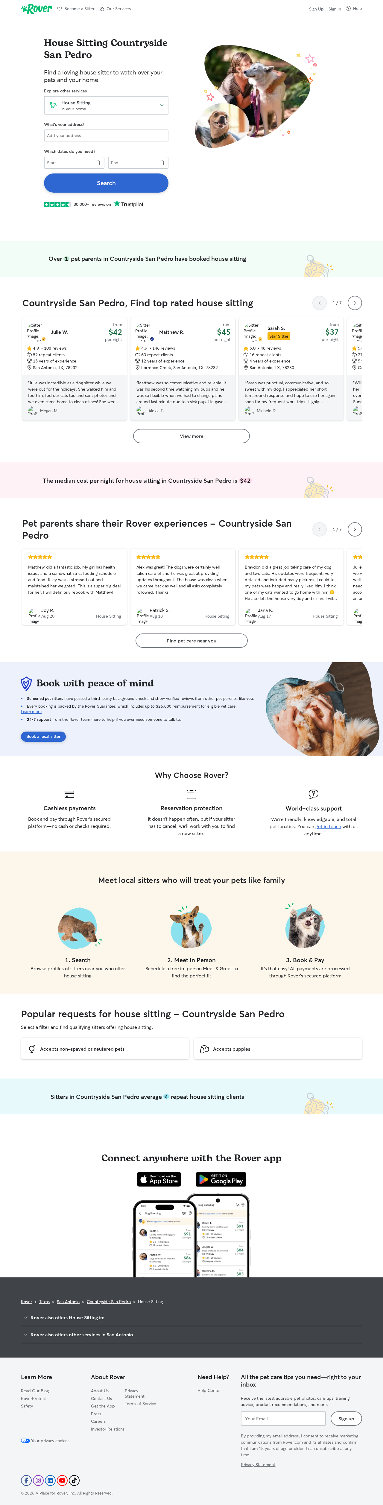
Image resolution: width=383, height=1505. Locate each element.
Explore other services (65, 91)
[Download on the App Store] (159, 1179)
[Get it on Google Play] (221, 1179)
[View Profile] (74, 587)
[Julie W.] (74, 369)
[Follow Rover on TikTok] (74, 1480)
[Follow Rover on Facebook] (26, 1480)
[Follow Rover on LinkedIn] (50, 1480)
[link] (106, 183)
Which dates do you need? (69, 151)
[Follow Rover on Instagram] (38, 1480)
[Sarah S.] (291, 369)
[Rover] (36, 9)
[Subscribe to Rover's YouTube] (62, 1480)
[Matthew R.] (182, 369)
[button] (115, 9)
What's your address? (64, 124)
